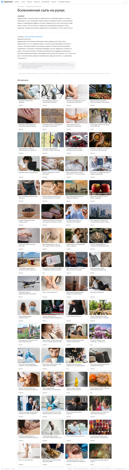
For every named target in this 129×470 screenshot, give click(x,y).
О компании (7, 468)
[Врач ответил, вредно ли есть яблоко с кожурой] (100, 191)
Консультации (20, 6)
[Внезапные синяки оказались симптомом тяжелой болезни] (28, 119)
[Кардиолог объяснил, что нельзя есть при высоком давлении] (100, 143)
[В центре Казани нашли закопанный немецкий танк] (100, 263)
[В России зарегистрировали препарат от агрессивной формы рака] (28, 359)
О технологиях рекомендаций (104, 468)
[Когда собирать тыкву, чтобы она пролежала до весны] (100, 383)
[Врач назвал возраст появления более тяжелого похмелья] (76, 263)
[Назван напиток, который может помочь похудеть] (76, 239)
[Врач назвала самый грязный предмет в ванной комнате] (76, 287)
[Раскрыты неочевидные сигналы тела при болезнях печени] (76, 95)
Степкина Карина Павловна (33, 36)
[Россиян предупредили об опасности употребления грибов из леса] (100, 239)
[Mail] (2, 2)
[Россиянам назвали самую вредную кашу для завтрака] (76, 143)
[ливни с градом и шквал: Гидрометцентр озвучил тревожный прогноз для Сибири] (76, 383)
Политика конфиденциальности (119, 468)
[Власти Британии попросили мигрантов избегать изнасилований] (76, 191)
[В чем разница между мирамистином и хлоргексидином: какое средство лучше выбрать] (28, 311)
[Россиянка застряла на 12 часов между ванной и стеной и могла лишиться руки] (52, 407)
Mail (2, 468)
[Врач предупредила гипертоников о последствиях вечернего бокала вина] (52, 383)
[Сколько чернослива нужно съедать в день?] (28, 215)
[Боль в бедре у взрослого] (76, 311)
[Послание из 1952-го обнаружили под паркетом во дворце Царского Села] (52, 119)
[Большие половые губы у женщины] (28, 95)
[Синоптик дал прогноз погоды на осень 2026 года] (100, 119)
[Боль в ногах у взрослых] (28, 455)
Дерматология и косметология (33, 6)
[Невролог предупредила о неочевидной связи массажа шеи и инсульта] (28, 431)
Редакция (70, 468)
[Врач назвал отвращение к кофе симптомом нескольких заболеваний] (52, 359)
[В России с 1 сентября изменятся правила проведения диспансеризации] (100, 167)
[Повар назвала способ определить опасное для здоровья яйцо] (76, 119)
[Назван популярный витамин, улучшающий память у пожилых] (100, 311)
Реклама (13, 468)
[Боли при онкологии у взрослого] (28, 167)
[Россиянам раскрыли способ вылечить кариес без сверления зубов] (76, 455)
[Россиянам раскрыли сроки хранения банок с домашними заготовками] (100, 431)
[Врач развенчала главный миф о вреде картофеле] (52, 455)
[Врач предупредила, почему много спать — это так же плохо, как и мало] (76, 167)
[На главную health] (8, 2)
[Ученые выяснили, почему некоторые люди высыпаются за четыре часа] (52, 431)
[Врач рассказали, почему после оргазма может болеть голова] (52, 191)
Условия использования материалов (81, 468)
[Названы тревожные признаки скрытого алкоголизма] (76, 335)
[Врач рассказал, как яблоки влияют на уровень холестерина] (100, 95)
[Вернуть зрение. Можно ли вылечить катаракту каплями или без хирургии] (28, 383)
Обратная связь (93, 468)
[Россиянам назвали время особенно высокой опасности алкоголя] (28, 263)
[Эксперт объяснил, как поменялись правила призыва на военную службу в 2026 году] (52, 311)
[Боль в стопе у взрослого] (52, 287)
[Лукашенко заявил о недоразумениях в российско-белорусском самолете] (28, 287)
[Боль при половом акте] (100, 287)
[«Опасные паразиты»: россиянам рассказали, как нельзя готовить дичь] (52, 215)
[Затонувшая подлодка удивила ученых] (100, 455)
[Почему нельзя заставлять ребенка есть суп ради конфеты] (76, 359)
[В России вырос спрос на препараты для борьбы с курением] (76, 215)
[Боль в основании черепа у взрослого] (76, 407)
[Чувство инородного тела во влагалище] (52, 167)
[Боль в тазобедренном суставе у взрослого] (28, 191)
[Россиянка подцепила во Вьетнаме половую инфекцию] (52, 143)
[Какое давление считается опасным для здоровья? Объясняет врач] (52, 95)
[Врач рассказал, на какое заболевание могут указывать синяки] (28, 143)
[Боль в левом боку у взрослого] (76, 431)
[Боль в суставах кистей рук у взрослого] (28, 239)
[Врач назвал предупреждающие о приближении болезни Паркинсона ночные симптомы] (100, 359)
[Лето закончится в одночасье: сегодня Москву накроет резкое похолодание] (100, 215)
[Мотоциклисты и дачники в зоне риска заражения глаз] (28, 335)
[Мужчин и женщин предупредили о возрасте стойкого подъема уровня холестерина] (28, 407)
